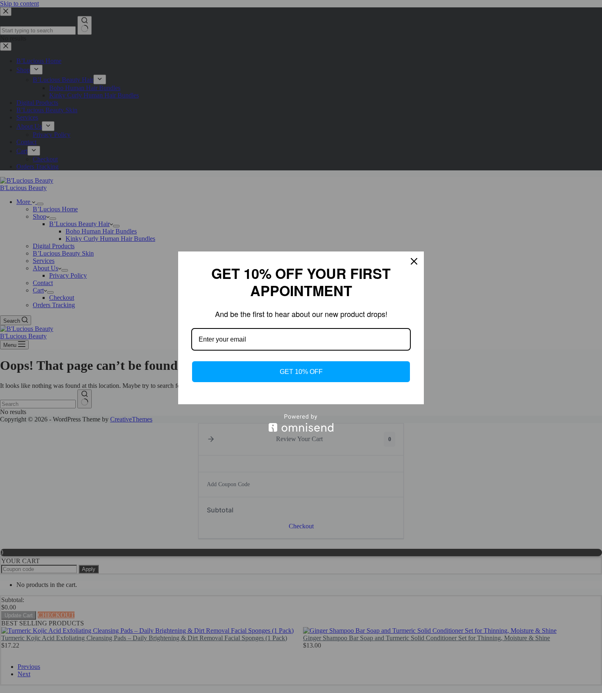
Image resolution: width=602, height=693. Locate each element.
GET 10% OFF (301, 371)
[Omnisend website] (301, 423)
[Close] (414, 261)
